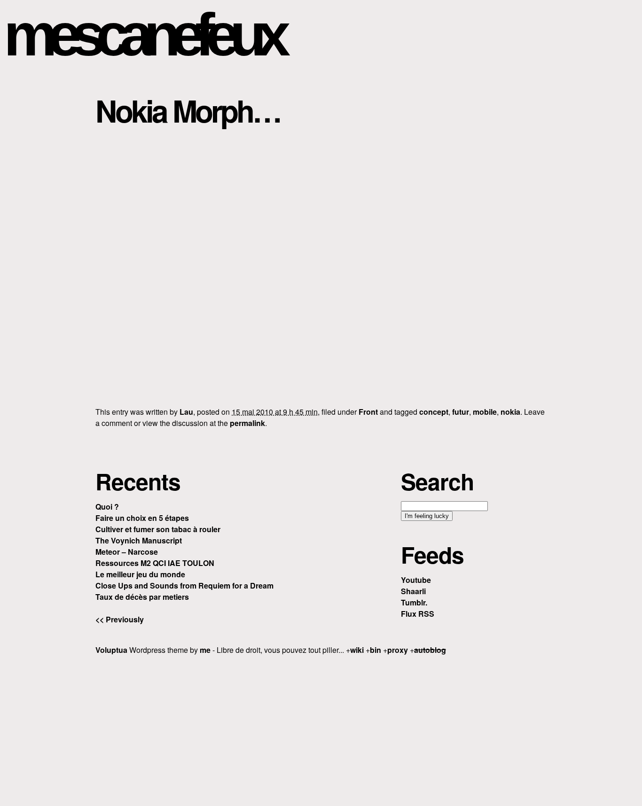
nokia (510, 411)
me (205, 649)
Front (368, 411)
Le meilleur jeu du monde (140, 574)
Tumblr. (414, 602)
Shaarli (413, 591)
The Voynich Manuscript (138, 540)
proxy (397, 649)
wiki (357, 649)
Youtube (416, 579)
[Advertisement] (321, 729)
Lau (186, 411)
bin (375, 649)
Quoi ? (107, 506)
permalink (247, 423)
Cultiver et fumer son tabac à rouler (157, 529)
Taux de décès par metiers (142, 596)
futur (460, 411)
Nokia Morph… (187, 110)
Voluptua (111, 649)
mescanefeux (142, 34)
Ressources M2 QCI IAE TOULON (154, 563)
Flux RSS (417, 613)
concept (433, 411)
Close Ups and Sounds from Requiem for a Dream (184, 585)
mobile (485, 411)
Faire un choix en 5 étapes (142, 517)
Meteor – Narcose (126, 551)
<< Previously (119, 619)
